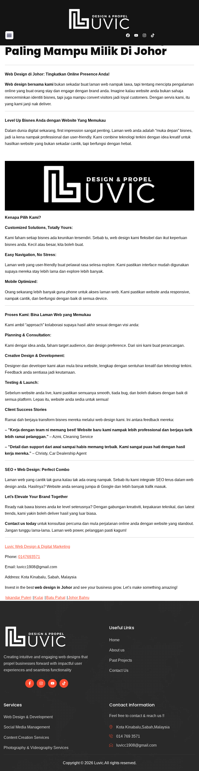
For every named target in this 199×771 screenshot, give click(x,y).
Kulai (38, 598)
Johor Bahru (78, 598)
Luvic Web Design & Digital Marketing (37, 546)
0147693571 (29, 557)
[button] (9, 35)
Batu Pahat (55, 598)
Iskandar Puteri (18, 598)
